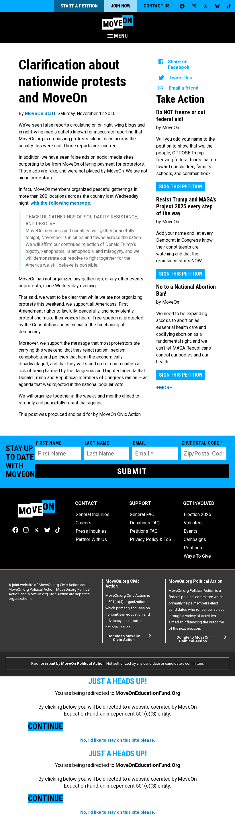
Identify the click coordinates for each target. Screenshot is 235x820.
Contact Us (157, 6)
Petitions (193, 547)
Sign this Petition (180, 186)
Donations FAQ (145, 523)
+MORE (164, 387)
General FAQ (142, 514)
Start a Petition (79, 6)
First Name (48, 443)
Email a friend (183, 88)
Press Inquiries (91, 531)
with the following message (60, 203)
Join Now (120, 6)
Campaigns (195, 539)
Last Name (97, 443)
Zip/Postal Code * (202, 443)
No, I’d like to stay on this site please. (117, 740)
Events (190, 531)
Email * (141, 443)
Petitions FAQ (144, 531)
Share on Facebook (178, 64)
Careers (83, 523)
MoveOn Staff (40, 113)
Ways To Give (197, 556)
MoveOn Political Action (83, 663)
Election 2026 (197, 514)
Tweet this (180, 77)
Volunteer (193, 523)
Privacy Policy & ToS (150, 539)
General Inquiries (92, 514)
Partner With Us (91, 539)
